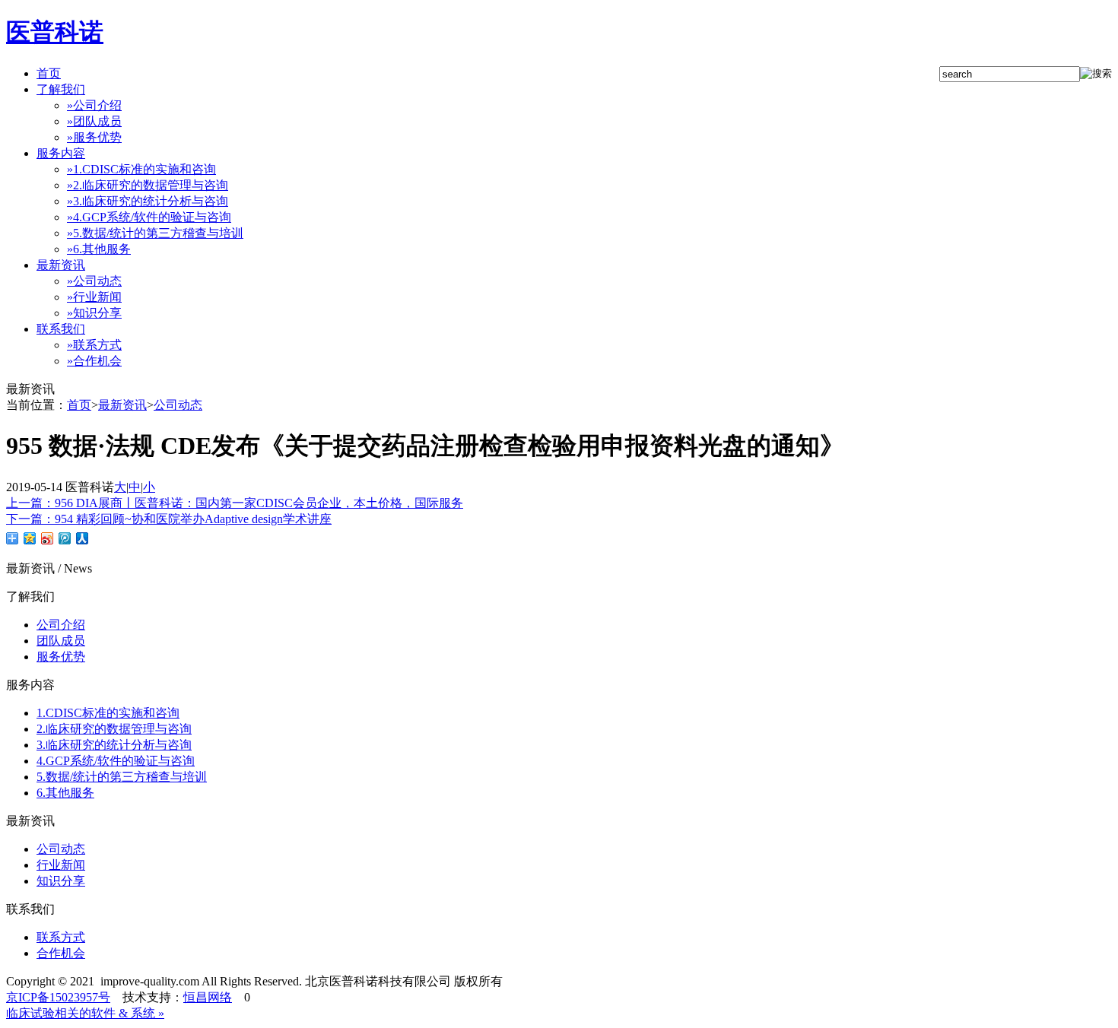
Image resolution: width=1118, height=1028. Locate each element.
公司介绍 (94, 105)
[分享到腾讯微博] (65, 538)
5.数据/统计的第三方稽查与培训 (155, 233)
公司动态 (94, 280)
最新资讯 (122, 404)
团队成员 (94, 121)
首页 (79, 404)
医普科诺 (54, 32)
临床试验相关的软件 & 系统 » (85, 1013)
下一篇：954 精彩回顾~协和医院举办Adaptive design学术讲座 (169, 518)
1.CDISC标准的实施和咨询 (141, 169)
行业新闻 (94, 296)
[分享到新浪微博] (47, 538)
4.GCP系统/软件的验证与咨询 (149, 217)
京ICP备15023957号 (58, 997)
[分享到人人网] (82, 538)
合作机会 (94, 360)
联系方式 (94, 344)
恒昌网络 (207, 997)
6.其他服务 (99, 249)
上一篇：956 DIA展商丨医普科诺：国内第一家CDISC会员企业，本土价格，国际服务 (234, 503)
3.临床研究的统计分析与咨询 (147, 201)
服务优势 (94, 137)
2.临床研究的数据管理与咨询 (147, 185)
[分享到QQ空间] (30, 538)
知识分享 (94, 312)
